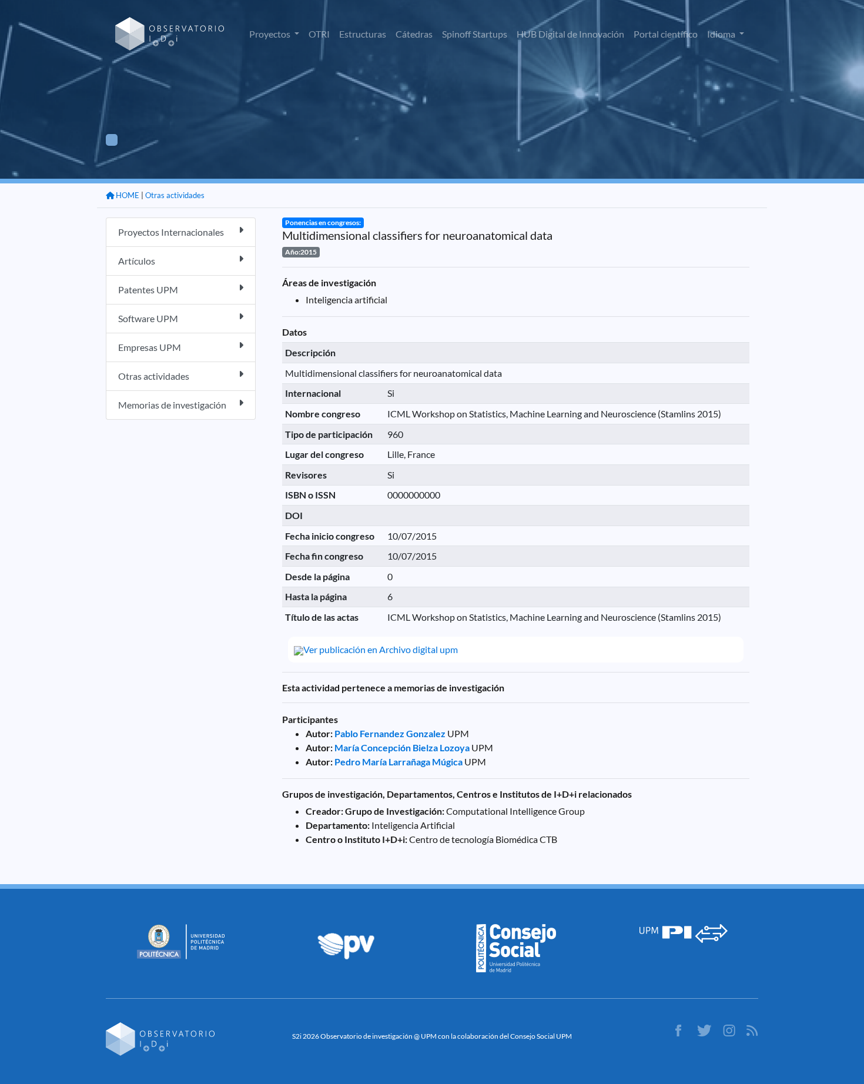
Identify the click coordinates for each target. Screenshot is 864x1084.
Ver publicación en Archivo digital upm (380, 649)
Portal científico (666, 33)
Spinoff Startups (474, 33)
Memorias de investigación (172, 404)
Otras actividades (175, 195)
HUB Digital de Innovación (570, 33)
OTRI (319, 33)
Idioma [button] (722, 33)
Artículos (136, 260)
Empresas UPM (149, 347)
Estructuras (362, 33)
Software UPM (148, 318)
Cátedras (414, 33)
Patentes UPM (148, 289)
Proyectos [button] (270, 33)
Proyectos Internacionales (171, 231)
